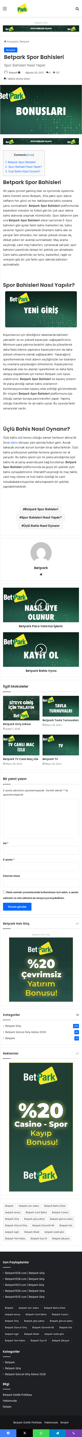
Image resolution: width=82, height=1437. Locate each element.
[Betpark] (19, 8)
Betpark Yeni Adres (15, 1238)
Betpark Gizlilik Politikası (17, 1394)
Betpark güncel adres (61, 1218)
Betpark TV (50, 759)
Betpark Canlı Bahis (36, 1212)
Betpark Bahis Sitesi (55, 1205)
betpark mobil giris (54, 1231)
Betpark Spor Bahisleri (20, 162)
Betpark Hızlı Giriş (41, 934)
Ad (5, 843)
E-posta (8, 859)
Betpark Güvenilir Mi (43, 1225)
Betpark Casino (60, 1212)
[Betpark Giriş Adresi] (21, 708)
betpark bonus (12, 1212)
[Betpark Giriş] (41, 28)
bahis (14, 442)
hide (30, 154)
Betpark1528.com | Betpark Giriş (24, 1278)
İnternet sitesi (11, 875)
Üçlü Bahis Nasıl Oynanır (41, 526)
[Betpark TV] (61, 745)
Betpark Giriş (41, 22)
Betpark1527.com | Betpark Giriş (24, 1284)
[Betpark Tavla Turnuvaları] (61, 706)
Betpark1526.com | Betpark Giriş (25, 1290)
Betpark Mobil (31, 1231)
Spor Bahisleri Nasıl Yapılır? (24, 166)
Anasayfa (12, 41)
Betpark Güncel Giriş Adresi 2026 (25, 1032)
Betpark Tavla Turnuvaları (61, 720)
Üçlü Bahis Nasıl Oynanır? (23, 171)
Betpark (24, 41)
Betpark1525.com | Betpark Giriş (24, 1296)
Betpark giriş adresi (34, 1218)
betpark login (12, 1231)
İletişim (7, 1406)
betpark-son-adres (29, 1205)
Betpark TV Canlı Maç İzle (20, 759)
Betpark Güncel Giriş (16, 1225)
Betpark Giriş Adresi (17, 724)
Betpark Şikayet (60, 1238)
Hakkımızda (10, 1400)
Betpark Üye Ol (39, 1238)
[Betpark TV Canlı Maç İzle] (21, 745)
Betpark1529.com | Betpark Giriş (25, 1272)
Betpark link (65, 1225)
